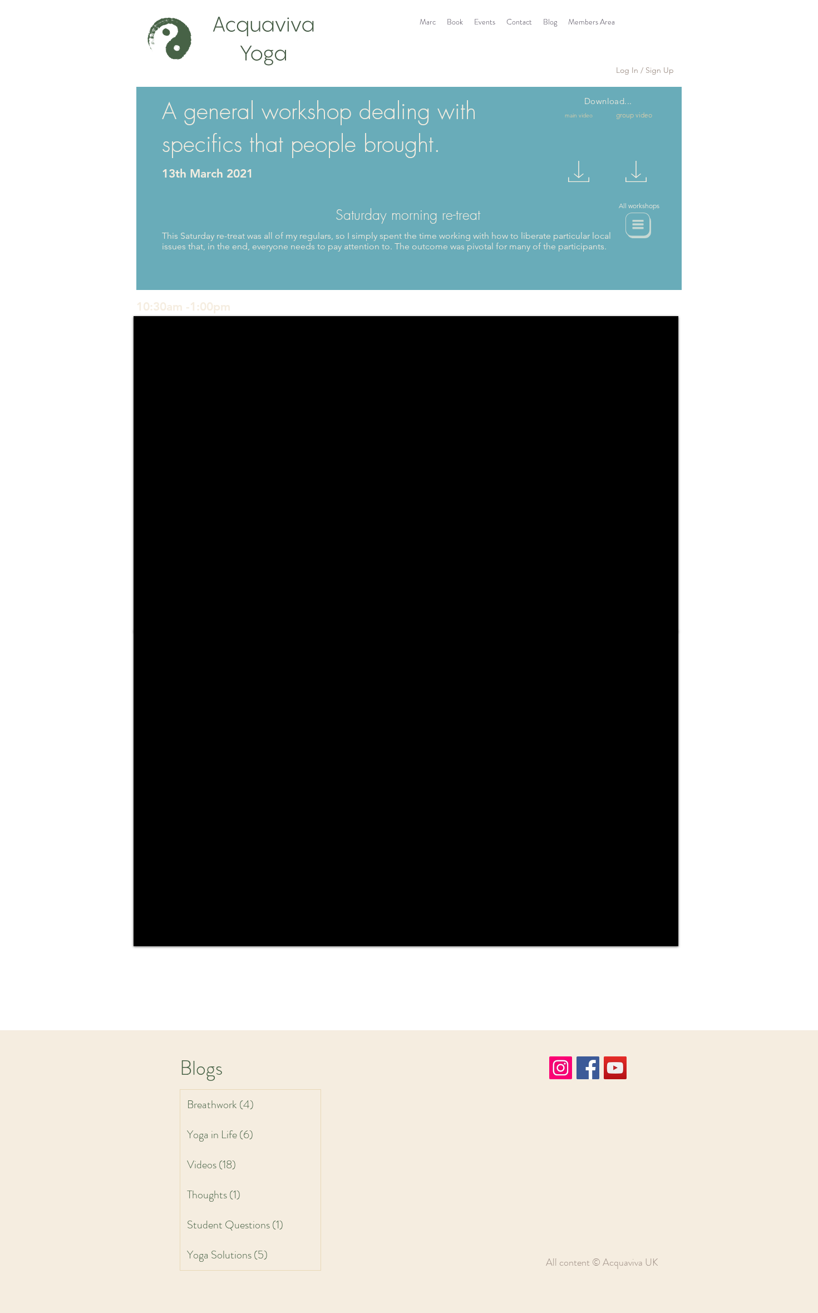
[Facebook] (587, 1067)
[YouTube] (615, 1067)
